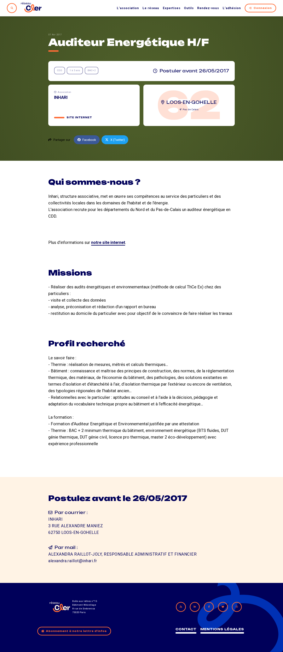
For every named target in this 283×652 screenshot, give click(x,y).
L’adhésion (232, 8)
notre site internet (108, 242)
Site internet (79, 117)
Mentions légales (222, 629)
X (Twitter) (117, 140)
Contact (185, 629)
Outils (189, 8)
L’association (128, 8)
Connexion (263, 8)
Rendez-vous (208, 8)
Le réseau (151, 8)
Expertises (171, 8)
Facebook (89, 140)
